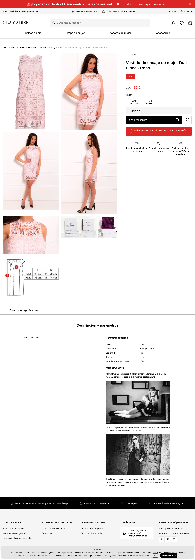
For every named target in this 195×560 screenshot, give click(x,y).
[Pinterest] (168, 539)
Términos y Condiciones (13, 528)
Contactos (172, 11)
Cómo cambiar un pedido (92, 528)
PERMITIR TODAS (169, 555)
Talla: (129, 94)
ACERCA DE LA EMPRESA (53, 528)
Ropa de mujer (18, 47)
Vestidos (32, 47)
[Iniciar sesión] (173, 23)
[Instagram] (174, 539)
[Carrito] (190, 23)
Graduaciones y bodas (51, 47)
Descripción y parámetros (24, 310)
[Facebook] (162, 539)
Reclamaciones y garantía (15, 533)
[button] (190, 4)
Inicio (5, 47)
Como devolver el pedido (92, 533)
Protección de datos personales (17, 538)
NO (155, 555)
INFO (148, 555)
